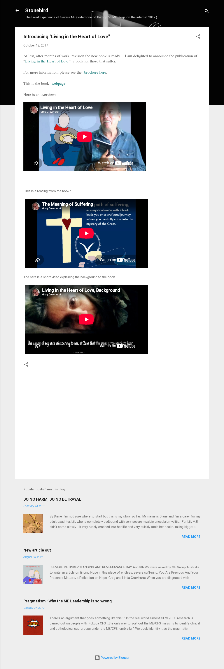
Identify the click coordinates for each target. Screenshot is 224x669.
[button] (198, 37)
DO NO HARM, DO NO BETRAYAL (52, 499)
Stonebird (36, 10)
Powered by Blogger (115, 658)
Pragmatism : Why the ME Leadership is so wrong (67, 601)
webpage (58, 83)
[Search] (206, 12)
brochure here (95, 72)
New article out (37, 550)
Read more (191, 537)
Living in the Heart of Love (47, 61)
